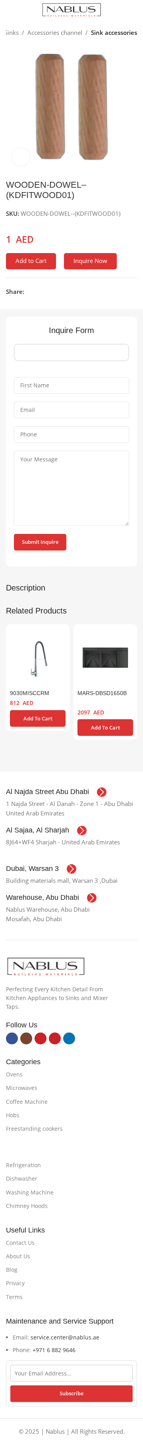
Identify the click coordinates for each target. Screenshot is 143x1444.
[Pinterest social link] (47, 291)
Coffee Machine (27, 1101)
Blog (11, 1269)
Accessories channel (54, 32)
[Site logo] (71, 9)
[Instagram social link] (26, 1038)
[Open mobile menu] (9, 10)
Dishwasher (21, 1178)
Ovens (14, 1074)
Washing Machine (30, 1192)
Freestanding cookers (34, 1128)
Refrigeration (23, 1165)
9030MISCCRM (29, 693)
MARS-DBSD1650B (102, 693)
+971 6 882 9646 (54, 1350)
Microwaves (21, 1088)
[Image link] (45, 966)
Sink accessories (114, 32)
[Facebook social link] (28, 291)
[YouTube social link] (40, 1038)
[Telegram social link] (65, 291)
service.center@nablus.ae (65, 1337)
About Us (18, 1256)
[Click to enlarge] (21, 157)
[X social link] (38, 291)
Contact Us (20, 1242)
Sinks (11, 32)
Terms (14, 1297)
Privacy (15, 1283)
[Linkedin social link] (56, 291)
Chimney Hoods (27, 1206)
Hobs (12, 1115)
